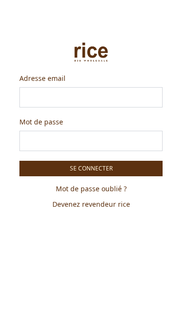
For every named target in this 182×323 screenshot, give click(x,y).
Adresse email (42, 78)
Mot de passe (41, 121)
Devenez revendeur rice (91, 204)
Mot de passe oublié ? (91, 188)
